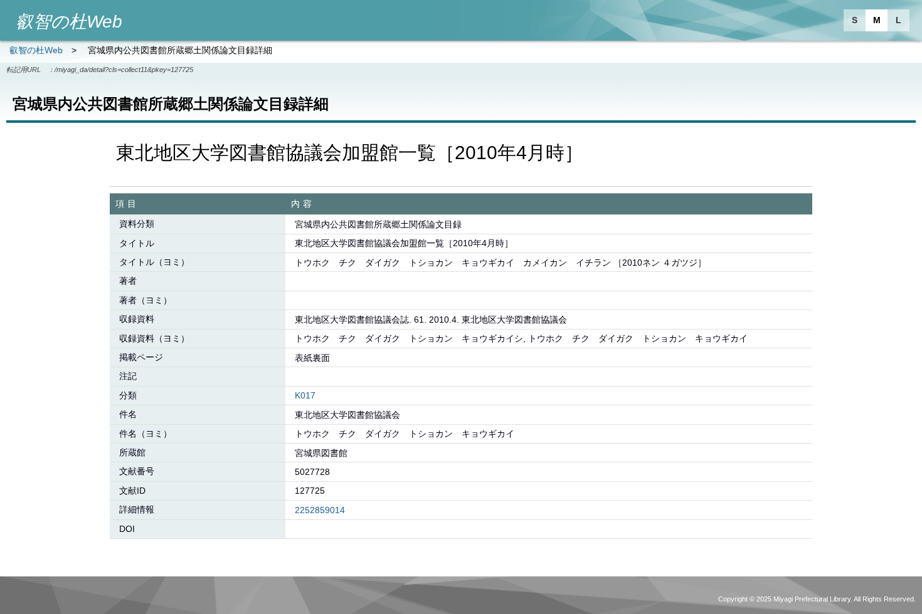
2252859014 (320, 510)
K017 (305, 395)
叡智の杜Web (36, 50)
